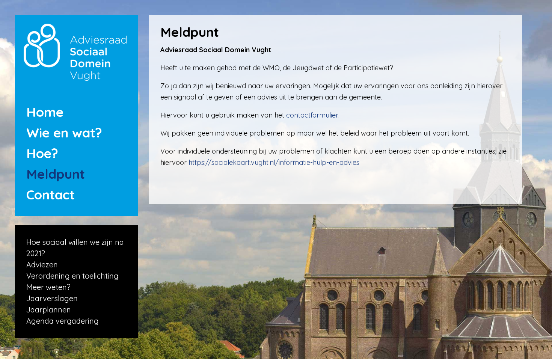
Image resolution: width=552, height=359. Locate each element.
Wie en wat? (64, 132)
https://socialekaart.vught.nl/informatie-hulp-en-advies (274, 162)
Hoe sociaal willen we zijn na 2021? (75, 247)
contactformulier (312, 115)
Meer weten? (48, 287)
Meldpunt (55, 174)
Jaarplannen (48, 309)
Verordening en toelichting (72, 276)
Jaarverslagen (52, 298)
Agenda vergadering (62, 321)
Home (44, 112)
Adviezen (42, 264)
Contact (50, 194)
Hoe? (42, 153)
